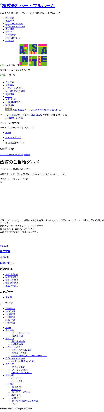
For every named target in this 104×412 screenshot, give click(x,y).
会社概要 (9, 29)
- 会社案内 (16, 387)
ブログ (8, 32)
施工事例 (9, 21)
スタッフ (9, 364)
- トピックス (17, 381)
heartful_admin (16, 154)
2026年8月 (10, 308)
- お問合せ (16, 398)
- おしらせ (16, 378)
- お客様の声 (17, 344)
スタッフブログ (13, 137)
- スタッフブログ (19, 370)
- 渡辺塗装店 (17, 336)
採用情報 (9, 40)
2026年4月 (10, 320)
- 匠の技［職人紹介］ (21, 372)
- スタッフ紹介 (18, 367)
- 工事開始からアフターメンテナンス (29, 355)
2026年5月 (10, 317)
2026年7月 (10, 311)
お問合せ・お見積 (14, 118)
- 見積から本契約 (19, 353)
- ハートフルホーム (20, 333)
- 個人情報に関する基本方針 (24, 401)
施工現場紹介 (11, 274)
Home (8, 132)
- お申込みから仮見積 (21, 350)
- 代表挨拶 (16, 389)
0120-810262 (37, 110)
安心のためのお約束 (15, 26)
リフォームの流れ (14, 23)
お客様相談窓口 (13, 38)
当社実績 (9, 18)
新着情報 (9, 375)
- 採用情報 (16, 395)
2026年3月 (10, 323)
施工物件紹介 (11, 280)
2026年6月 (10, 314)
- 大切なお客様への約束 (22, 361)
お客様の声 (10, 35)
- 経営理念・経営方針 (21, 392)
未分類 (27, 154)
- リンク (15, 404)
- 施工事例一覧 (18, 341)
